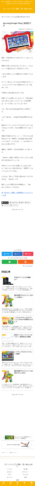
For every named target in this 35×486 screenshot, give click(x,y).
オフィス (9, 477)
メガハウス (15, 205)
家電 (17, 480)
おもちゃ (6, 202)
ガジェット (25, 472)
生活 (25, 477)
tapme (28, 202)
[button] (31, 337)
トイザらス (6, 205)
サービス (25, 474)
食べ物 (25, 469)
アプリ (9, 474)
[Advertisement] (17, 228)
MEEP (22, 202)
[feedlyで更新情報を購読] (9, 262)
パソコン (9, 469)
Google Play (14, 202)
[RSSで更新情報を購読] (25, 262)
